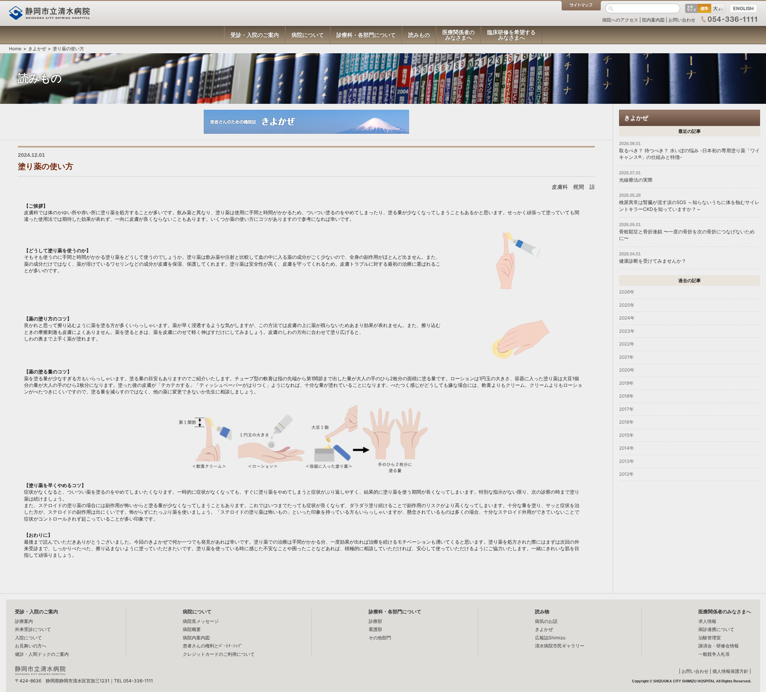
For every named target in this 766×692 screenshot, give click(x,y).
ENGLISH (743, 8)
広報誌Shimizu (550, 638)
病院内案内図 (196, 638)
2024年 (627, 318)
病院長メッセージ (201, 621)
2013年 (626, 461)
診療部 (375, 621)
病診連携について (716, 629)
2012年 (626, 474)
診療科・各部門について (395, 612)
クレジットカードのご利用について (219, 654)
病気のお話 (546, 621)
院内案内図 (653, 20)
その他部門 (380, 638)
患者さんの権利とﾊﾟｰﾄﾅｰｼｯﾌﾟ (213, 646)
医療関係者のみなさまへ (724, 612)
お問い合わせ (681, 20)
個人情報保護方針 (730, 671)
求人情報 (707, 621)
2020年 (626, 370)
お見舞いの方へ (30, 646)
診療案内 (24, 621)
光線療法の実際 (636, 180)
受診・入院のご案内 (36, 612)
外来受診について (33, 629)
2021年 (626, 357)
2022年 (626, 344)
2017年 (626, 409)
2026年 (626, 292)
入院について (28, 638)
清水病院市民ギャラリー (559, 646)
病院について (197, 612)
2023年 (627, 331)
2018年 (626, 396)
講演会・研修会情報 (718, 646)
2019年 (626, 383)
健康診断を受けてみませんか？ (652, 261)
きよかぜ (37, 48)
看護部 (375, 629)
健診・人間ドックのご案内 (42, 654)
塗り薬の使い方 (68, 48)
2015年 (626, 435)
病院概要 (192, 629)
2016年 (626, 422)
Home (15, 48)
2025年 (626, 305)
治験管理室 (709, 638)
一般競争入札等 (714, 654)
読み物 (542, 612)
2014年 (626, 448)
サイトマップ (581, 5)
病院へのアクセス (620, 20)
